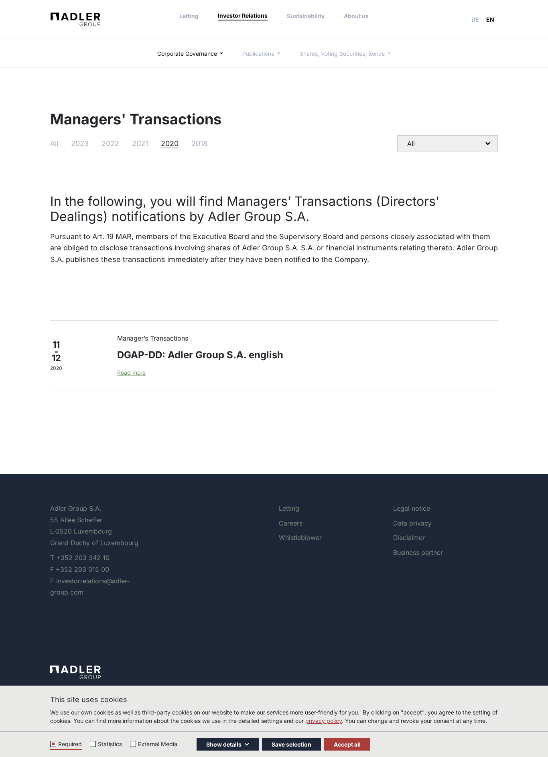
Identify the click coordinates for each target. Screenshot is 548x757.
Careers (290, 523)
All (54, 143)
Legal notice (411, 508)
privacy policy (323, 720)
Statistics (110, 744)
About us (356, 15)
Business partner (418, 552)
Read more (131, 372)
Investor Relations (243, 15)
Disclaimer (409, 538)
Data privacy (412, 523)
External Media (157, 744)
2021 (140, 143)
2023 (80, 143)
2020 (170, 143)
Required (70, 744)
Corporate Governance (188, 53)
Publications (259, 53)
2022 (110, 143)
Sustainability (306, 15)
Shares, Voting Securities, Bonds (343, 53)
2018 (199, 143)
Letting (189, 15)
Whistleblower (300, 538)
